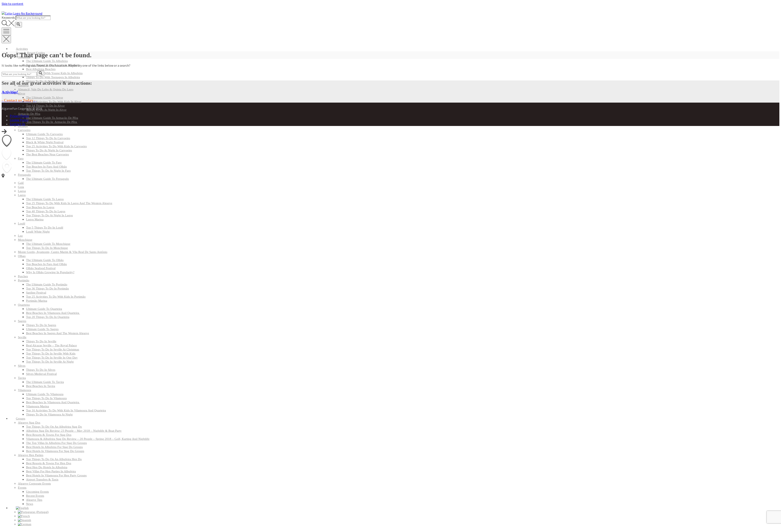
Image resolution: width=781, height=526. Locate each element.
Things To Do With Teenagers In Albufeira (53, 77)
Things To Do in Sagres (41, 325)
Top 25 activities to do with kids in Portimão (56, 296)
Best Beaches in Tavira (40, 386)
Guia (21, 187)
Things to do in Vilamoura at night (49, 414)
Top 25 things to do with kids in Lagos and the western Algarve (69, 203)
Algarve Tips (34, 499)
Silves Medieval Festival (41, 373)
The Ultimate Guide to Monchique (48, 243)
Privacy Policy (19, 116)
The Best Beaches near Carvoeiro (47, 154)
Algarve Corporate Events (34, 483)
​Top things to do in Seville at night (50, 361)
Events (22, 487)
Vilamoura (24, 390)
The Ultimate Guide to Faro (44, 162)
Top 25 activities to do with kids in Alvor (53, 101)
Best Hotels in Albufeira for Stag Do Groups (54, 447)
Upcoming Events (37, 491)
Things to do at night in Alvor (46, 109)
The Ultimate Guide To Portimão (46, 284)
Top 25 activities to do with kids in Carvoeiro (56, 146)
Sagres (22, 321)
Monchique (25, 239)
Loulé (21, 223)
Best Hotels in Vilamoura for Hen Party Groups (56, 475)
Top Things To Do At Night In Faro (48, 170)
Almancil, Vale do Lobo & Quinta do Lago (45, 89)
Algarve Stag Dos (29, 422)
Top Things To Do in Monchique (47, 247)
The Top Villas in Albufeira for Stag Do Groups (56, 443)
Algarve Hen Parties (30, 455)
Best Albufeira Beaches (41, 69)
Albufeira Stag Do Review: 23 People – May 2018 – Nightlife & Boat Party (74, 430)
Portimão (23, 280)
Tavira (22, 378)
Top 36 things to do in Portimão (47, 288)
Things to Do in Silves (40, 369)
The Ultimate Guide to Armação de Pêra (52, 117)
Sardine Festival (36, 292)
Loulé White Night (38, 231)
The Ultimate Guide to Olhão (45, 260)
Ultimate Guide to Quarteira (44, 308)
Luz (20, 235)
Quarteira (24, 304)
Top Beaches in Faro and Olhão (46, 166)
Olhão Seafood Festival (41, 268)
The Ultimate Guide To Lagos (45, 199)
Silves (21, 365)
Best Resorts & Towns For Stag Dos (48, 434)
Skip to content (12, 4)
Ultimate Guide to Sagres (42, 329)
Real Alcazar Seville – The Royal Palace (51, 345)
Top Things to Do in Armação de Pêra (51, 122)
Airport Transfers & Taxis (42, 479)
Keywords (8, 17)
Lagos (22, 195)
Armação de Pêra (29, 113)
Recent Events (35, 495)
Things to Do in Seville (41, 341)
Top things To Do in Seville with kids (50, 353)
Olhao (22, 256)
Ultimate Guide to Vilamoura (44, 394)
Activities (22, 48)
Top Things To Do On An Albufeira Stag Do (54, 426)
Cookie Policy (19, 120)
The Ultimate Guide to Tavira (45, 382)
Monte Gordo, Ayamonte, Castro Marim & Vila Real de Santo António (62, 252)
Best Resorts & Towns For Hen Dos (48, 463)
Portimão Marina (36, 300)
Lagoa (22, 191)
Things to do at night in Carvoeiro (49, 150)
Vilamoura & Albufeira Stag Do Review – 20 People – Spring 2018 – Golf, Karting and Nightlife (87, 438)
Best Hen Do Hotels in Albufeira (46, 467)
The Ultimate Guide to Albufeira (47, 61)
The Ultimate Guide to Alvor (44, 97)
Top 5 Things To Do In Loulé (44, 227)
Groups (20, 418)
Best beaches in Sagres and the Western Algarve (57, 333)
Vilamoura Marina (37, 406)
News (29, 503)
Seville (22, 337)
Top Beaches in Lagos (40, 207)
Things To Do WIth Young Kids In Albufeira (54, 73)
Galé (21, 182)
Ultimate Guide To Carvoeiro (44, 134)
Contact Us (17, 124)
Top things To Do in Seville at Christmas (52, 349)
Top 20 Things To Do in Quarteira (47, 317)
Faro (21, 158)
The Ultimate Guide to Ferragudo (47, 178)
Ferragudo (24, 174)
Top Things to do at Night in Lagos (49, 215)
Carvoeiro (24, 130)
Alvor (21, 93)
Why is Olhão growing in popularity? (50, 272)
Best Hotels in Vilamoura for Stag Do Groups (55, 451)
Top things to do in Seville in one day (52, 357)
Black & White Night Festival (44, 142)
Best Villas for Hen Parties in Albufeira (51, 471)
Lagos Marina (35, 219)
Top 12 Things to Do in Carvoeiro (48, 138)
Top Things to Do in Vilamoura (46, 398)
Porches (23, 276)
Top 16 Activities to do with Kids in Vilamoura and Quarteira (66, 410)
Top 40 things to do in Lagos (45, 211)
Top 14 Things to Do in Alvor (45, 105)
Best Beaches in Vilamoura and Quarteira (53, 313)
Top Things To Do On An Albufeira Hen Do (54, 459)
